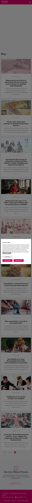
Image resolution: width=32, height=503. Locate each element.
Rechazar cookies (18, 260)
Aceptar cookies (7, 260)
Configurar (7, 256)
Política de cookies (7, 253)
